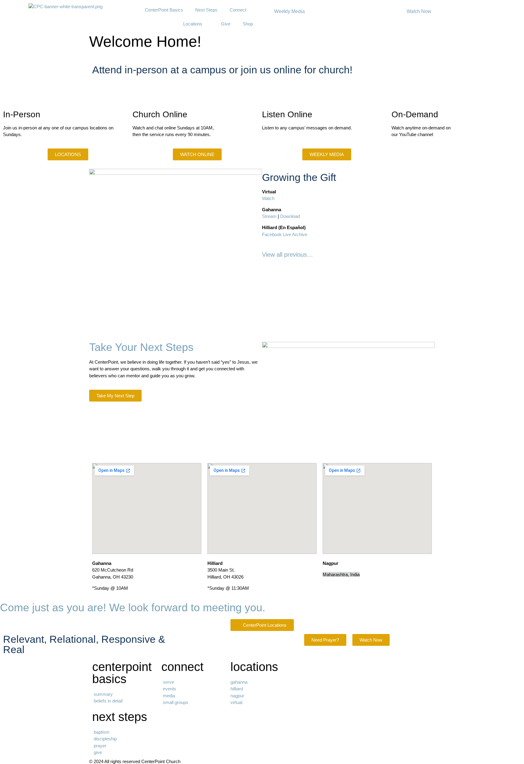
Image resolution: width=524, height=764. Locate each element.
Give (225, 23)
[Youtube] (399, 156)
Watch (268, 198)
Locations (192, 23)
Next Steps (206, 9)
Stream (269, 216)
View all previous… (287, 254)
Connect (238, 9)
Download (290, 216)
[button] (95, 52)
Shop (248, 23)
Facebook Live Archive (284, 234)
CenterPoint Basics (164, 9)
